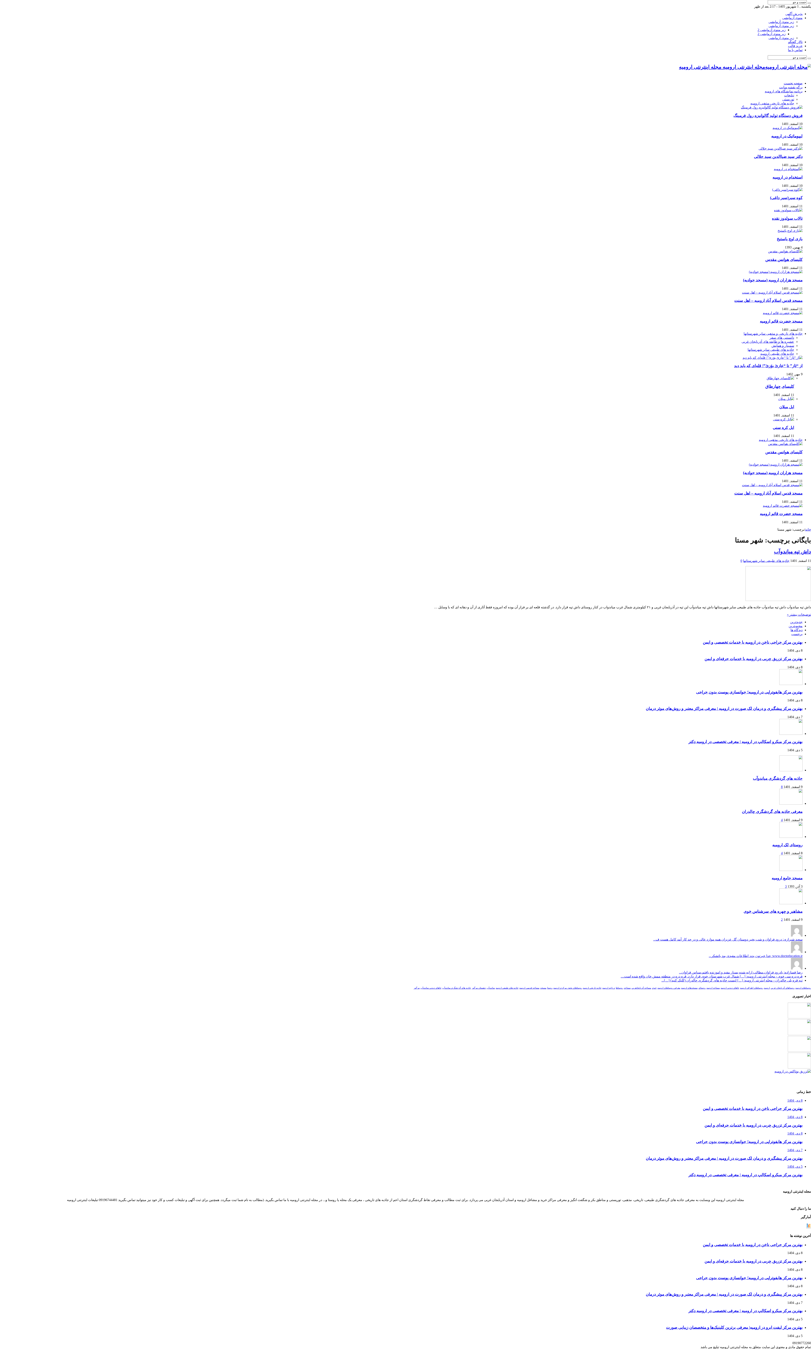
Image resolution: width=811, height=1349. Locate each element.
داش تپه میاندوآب (792, 551)
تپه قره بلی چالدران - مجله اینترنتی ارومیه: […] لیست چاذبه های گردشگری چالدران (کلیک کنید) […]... (732, 980)
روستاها (619, 988)
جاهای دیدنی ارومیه (730, 988)
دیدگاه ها (797, 630)
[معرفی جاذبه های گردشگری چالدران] (791, 803)
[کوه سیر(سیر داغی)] (787, 189)
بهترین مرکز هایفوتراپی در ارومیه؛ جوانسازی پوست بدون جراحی (749, 692)
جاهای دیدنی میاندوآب (430, 988)
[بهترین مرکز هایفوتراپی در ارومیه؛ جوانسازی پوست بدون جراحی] (799, 1017)
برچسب (797, 634)
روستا (549, 988)
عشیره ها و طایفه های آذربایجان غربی (768, 341)
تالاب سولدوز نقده (787, 218)
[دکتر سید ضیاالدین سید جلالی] (781, 148)
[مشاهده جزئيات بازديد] (808, 1227)
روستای (702, 988)
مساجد (627, 988)
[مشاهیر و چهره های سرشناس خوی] (791, 903)
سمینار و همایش (783, 345)
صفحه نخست (793, 83)
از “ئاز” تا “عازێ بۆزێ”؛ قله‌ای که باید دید (768, 365)
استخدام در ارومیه (788, 177)
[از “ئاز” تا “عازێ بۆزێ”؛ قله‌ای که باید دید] (773, 357)
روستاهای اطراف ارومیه (751, 988)
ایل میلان (786, 407)
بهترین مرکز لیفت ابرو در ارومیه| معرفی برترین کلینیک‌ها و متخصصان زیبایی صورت (734, 1327)
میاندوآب (491, 988)
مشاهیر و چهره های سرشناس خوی (773, 911)
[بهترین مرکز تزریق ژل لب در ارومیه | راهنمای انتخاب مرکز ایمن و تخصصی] (799, 1067)
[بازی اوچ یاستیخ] (790, 230)
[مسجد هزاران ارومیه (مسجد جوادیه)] (776, 272)
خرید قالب (795, 46)
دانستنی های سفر (782, 337)
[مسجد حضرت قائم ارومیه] (783, 313)
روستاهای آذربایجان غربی (783, 988)
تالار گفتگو (795, 42)
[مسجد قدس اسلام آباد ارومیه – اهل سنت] (772, 292)
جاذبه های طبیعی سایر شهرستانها (771, 349)
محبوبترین (796, 626)
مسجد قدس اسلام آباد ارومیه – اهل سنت (768, 300)
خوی (654, 988)
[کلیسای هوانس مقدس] (785, 251)
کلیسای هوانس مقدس (784, 259)
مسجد (543, 988)
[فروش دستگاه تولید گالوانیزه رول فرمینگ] (772, 107)
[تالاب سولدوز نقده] (788, 210)
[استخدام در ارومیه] (788, 169)
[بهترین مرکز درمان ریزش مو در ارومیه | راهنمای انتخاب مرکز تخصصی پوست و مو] (799, 1050)
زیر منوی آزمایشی (781, 22)
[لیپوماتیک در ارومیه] (788, 128)
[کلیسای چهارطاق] (780, 378)
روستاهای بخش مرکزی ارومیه (567, 988)
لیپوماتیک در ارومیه (787, 136)
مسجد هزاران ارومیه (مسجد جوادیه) (773, 280)
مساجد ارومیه (713, 988)
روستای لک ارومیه (787, 845)
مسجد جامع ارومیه (787, 878)
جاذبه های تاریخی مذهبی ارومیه (772, 103)
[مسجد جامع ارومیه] (791, 870)
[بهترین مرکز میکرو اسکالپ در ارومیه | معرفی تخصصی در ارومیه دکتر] (799, 1034)
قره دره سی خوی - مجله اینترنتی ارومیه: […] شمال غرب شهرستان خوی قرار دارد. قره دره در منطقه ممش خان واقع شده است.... (712, 976)
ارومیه (767, 988)
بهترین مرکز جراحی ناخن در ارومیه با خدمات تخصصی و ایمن (753, 642)
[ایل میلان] (786, 399)
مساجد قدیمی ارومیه (529, 988)
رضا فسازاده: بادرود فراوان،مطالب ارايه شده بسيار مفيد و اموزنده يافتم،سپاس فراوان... (741, 972)
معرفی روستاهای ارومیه (668, 988)
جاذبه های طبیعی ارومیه (777, 353)
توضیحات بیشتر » (799, 614)
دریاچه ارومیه (608, 988)
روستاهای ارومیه (803, 988)
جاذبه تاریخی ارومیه (592, 988)
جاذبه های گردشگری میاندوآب (778, 778)
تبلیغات (789, 95)
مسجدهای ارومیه (689, 988)
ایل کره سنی (783, 427)
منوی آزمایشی (792, 18)
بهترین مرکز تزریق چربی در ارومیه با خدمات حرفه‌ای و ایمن (754, 658)
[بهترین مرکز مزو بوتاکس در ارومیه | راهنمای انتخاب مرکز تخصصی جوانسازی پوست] (792, 1071)
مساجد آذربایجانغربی (641, 988)
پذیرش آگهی (794, 14)
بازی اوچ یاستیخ (790, 239)
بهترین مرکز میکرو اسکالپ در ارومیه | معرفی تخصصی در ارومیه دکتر (746, 741)
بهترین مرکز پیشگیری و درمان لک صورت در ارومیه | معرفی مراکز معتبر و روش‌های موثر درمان (724, 708)
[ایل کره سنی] (783, 419)
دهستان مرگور (479, 988)
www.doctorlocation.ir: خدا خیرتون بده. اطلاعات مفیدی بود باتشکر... (756, 956)
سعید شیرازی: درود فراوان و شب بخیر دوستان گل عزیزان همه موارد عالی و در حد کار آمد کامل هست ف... (728, 939)
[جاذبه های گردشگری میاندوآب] (791, 770)
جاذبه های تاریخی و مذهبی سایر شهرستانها (773, 333)
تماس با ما (795, 50)
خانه (808, 529)
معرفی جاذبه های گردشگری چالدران (772, 811)
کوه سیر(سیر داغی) (786, 197)
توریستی (788, 99)
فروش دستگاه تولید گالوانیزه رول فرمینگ (768, 115)
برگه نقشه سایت (791, 87)
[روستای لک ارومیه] (791, 836)
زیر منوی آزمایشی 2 (772, 30)
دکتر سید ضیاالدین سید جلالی (778, 156)
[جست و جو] (809, 3)
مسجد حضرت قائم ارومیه (781, 321)
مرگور (417, 988)
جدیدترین (796, 622)
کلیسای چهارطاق (779, 386)
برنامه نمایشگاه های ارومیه (784, 91)
